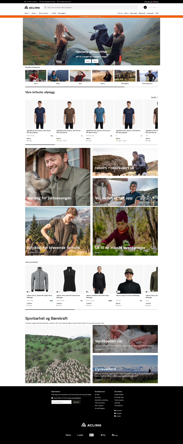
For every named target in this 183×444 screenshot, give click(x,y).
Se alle (153, 97)
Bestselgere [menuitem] (62, 13)
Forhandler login (148, 1)
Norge (157, 1)
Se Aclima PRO (32, 252)
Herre (95, 61)
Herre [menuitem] (26, 13)
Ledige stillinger (118, 394)
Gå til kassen (153, 7)
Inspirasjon (150, 13)
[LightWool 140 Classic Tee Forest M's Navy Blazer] (39, 114)
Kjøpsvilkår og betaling (101, 400)
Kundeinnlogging (100, 408)
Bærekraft (142, 13)
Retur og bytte (99, 405)
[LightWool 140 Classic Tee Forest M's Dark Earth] (69, 114)
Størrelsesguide (119, 400)
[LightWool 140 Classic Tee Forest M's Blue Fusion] (99, 114)
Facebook (119, 410)
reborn (126, 13)
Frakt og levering (100, 403)
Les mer (98, 349)
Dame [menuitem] (33, 13)
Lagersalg (117, 403)
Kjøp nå (97, 202)
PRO (157, 13)
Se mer (30, 202)
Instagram (119, 413)
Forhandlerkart (118, 405)
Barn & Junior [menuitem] (43, 13)
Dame (88, 61)
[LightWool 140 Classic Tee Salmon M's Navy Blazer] (128, 114)
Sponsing (97, 397)
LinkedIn (118, 416)
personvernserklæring (74, 398)
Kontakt (97, 394)
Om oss (120, 13)
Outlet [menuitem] (54, 13)
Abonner (76, 402)
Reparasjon (133, 13)
